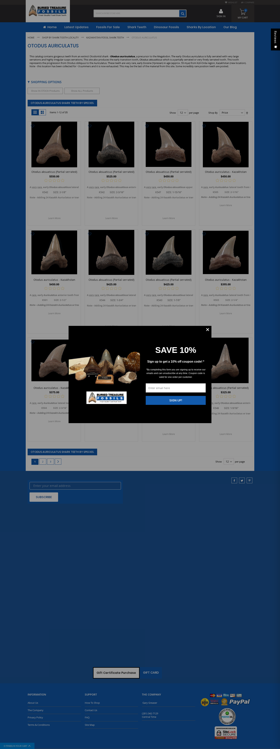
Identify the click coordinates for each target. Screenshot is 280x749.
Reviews (275, 37)
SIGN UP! (175, 400)
